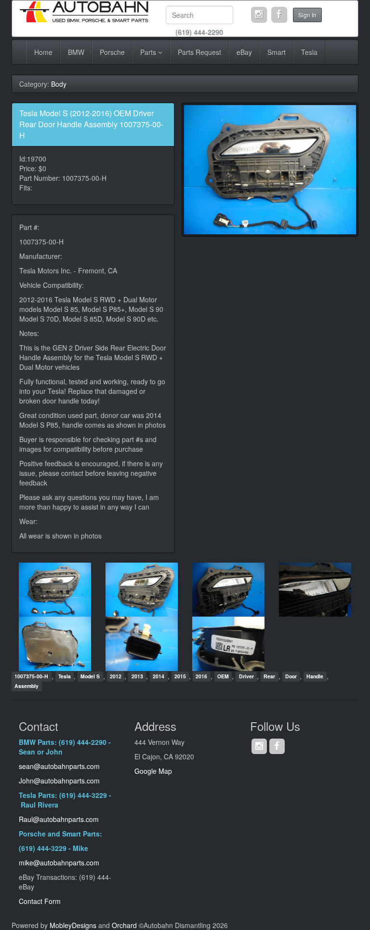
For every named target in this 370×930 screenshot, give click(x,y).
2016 (201, 676)
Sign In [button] (307, 15)
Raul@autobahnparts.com (59, 819)
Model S (90, 676)
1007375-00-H (31, 676)
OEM (223, 676)
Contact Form (40, 901)
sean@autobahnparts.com (60, 766)
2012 (115, 676)
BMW (76, 52)
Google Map (153, 771)
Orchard (124, 925)
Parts (149, 52)
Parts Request (199, 52)
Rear (269, 676)
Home (43, 52)
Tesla (309, 52)
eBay (244, 52)
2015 (180, 676)
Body (58, 84)
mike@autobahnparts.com (59, 862)
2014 (158, 676)
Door (291, 676)
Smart (276, 52)
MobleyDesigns (73, 925)
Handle (314, 676)
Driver (246, 676)
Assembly (26, 686)
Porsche (112, 52)
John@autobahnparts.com (59, 780)
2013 (137, 676)
